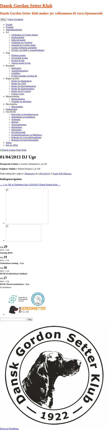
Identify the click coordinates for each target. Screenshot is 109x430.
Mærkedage (16, 127)
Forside (9, 24)
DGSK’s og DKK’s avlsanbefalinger (27, 50)
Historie (14, 122)
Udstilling (15, 73)
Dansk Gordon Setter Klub (26, 5)
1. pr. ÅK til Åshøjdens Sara (14, 184)
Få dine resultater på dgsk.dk (24, 76)
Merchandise (17, 106)
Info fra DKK (12, 145)
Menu (3, 20)
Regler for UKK (18, 83)
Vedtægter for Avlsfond (21, 42)
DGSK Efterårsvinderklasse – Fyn (14, 284)
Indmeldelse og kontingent (23, 117)
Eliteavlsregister (18, 40)
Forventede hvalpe (19, 58)
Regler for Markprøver (21, 81)
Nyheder (9, 27)
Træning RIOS (6, 253)
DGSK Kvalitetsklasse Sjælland (13, 274)
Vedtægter (15, 119)
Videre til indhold (15, 19)
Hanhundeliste (17, 37)
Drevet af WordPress (9, 428)
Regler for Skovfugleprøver (23, 86)
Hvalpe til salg (17, 60)
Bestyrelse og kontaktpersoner (24, 114)
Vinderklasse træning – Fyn (12, 263)
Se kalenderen (5, 287)
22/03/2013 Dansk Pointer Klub (44, 184)
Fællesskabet (11, 109)
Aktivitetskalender (14, 30)
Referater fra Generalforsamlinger (26, 137)
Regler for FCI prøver (21, 91)
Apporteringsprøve (19, 71)
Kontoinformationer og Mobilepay (26, 135)
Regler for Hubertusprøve (22, 89)
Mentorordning (18, 99)
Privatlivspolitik (18, 132)
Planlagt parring (18, 55)
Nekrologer (16, 130)
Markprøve (16, 68)
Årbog (8, 142)
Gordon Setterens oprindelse (24, 47)
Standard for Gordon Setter (23, 45)
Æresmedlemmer (18, 124)
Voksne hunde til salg (21, 63)
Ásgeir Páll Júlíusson (62, 173)
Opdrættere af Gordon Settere (24, 35)
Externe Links (17, 94)
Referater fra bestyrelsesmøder (24, 140)
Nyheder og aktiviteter (21, 101)
